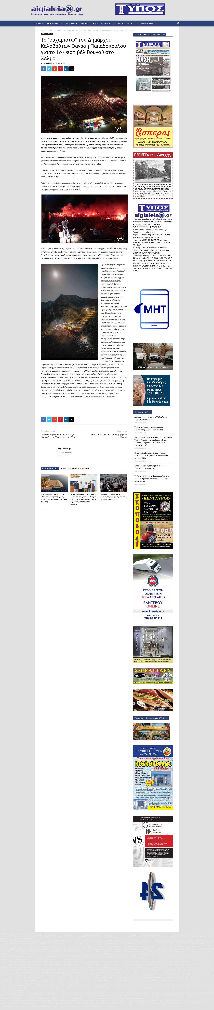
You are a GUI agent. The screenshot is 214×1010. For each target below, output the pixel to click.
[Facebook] (60, 457)
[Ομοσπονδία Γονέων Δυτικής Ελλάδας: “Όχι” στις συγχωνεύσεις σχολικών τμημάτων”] (113, 483)
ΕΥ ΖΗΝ (104, 23)
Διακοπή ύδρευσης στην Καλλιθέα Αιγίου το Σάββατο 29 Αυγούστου (152, 418)
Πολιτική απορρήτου (146, 23)
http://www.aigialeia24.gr (65, 452)
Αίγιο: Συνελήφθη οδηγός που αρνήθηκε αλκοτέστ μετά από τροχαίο (150, 467)
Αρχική (43, 30)
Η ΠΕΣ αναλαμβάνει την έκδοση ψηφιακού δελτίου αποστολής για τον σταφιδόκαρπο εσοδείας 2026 (151, 455)
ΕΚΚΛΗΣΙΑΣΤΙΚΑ (88, 23)
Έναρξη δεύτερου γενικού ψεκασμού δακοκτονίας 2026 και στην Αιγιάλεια (149, 428)
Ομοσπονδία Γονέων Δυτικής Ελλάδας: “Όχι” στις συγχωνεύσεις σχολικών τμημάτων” (113, 496)
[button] (178, 24)
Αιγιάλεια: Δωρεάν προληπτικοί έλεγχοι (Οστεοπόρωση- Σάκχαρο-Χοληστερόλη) (58, 435)
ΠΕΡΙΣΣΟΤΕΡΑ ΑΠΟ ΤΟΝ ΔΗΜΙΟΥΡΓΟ (75, 469)
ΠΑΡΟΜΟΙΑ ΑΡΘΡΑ (50, 469)
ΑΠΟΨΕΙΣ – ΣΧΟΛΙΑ (121, 23)
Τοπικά (58, 30)
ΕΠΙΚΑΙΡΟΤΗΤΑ (54, 23)
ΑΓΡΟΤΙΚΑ (70, 23)
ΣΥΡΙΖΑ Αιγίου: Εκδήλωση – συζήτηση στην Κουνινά (109, 435)
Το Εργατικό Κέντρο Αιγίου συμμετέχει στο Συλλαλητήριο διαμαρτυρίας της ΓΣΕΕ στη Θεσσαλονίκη (151, 478)
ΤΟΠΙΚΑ (37, 23)
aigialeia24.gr (49, 63)
